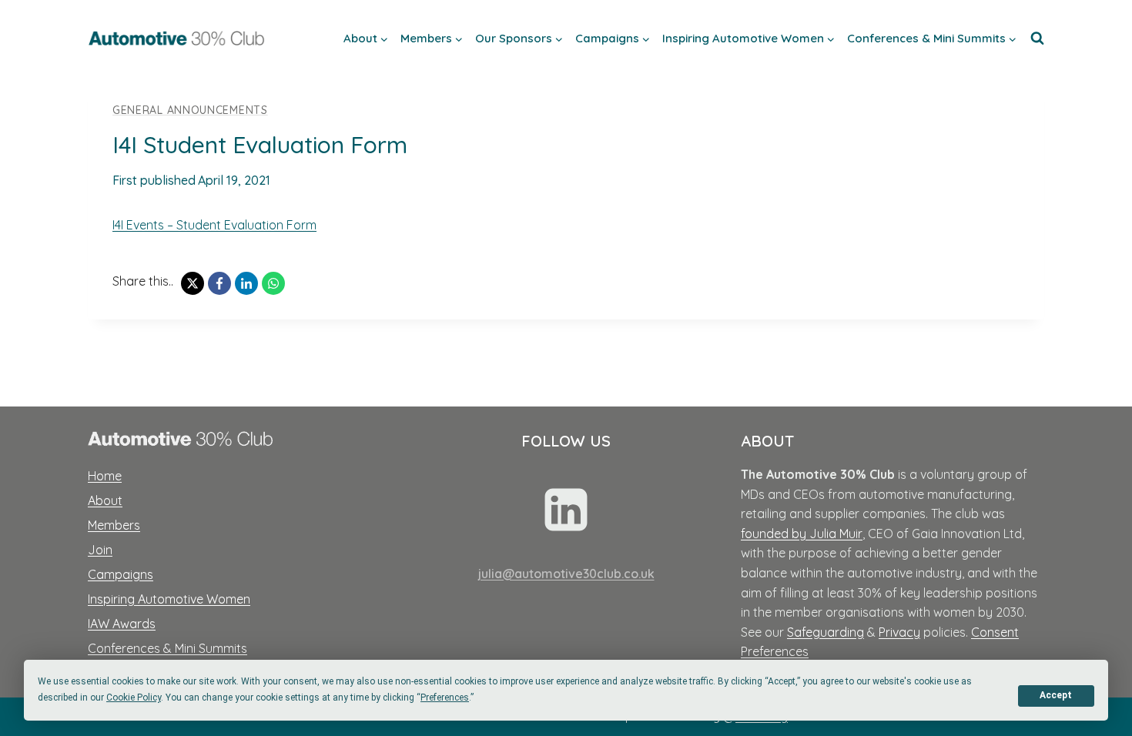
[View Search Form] (1037, 38)
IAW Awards (122, 623)
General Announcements (190, 110)
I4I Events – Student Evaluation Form (214, 225)
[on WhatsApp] (273, 283)
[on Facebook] (219, 283)
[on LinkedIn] (246, 283)
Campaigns (120, 574)
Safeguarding (825, 632)
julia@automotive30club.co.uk (566, 573)
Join (100, 549)
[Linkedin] (566, 509)
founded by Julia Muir (801, 533)
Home (105, 475)
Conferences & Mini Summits (167, 648)
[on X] (192, 283)
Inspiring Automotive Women (169, 599)
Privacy (899, 632)
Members (114, 525)
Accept (1056, 695)
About (105, 500)
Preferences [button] (444, 697)
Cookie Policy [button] (133, 697)
